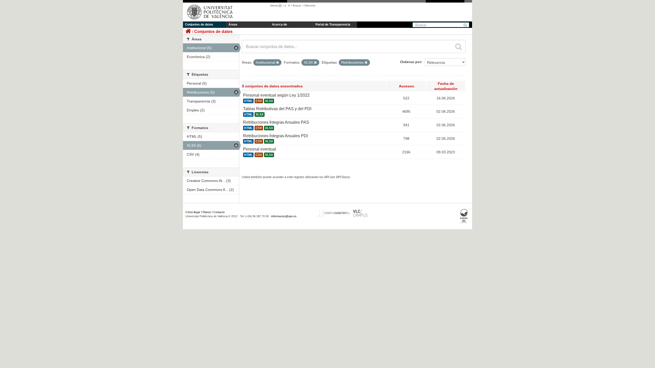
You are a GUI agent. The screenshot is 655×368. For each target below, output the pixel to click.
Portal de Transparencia (332, 24)
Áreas (232, 24)
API (326, 177)
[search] (458, 46)
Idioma (274, 5)
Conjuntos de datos (199, 24)
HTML (248, 101)
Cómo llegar (192, 212)
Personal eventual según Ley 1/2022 (276, 95)
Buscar (297, 5)
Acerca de (279, 24)
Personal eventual (259, 149)
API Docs (342, 177)
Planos (207, 212)
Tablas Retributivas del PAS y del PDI (277, 109)
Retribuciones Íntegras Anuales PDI (275, 136)
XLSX (269, 101)
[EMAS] (464, 216)
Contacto (219, 212)
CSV (259, 101)
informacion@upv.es (284, 216)
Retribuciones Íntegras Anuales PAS (276, 122)
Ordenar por (410, 62)
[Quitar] (277, 62)
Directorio (309, 5)
